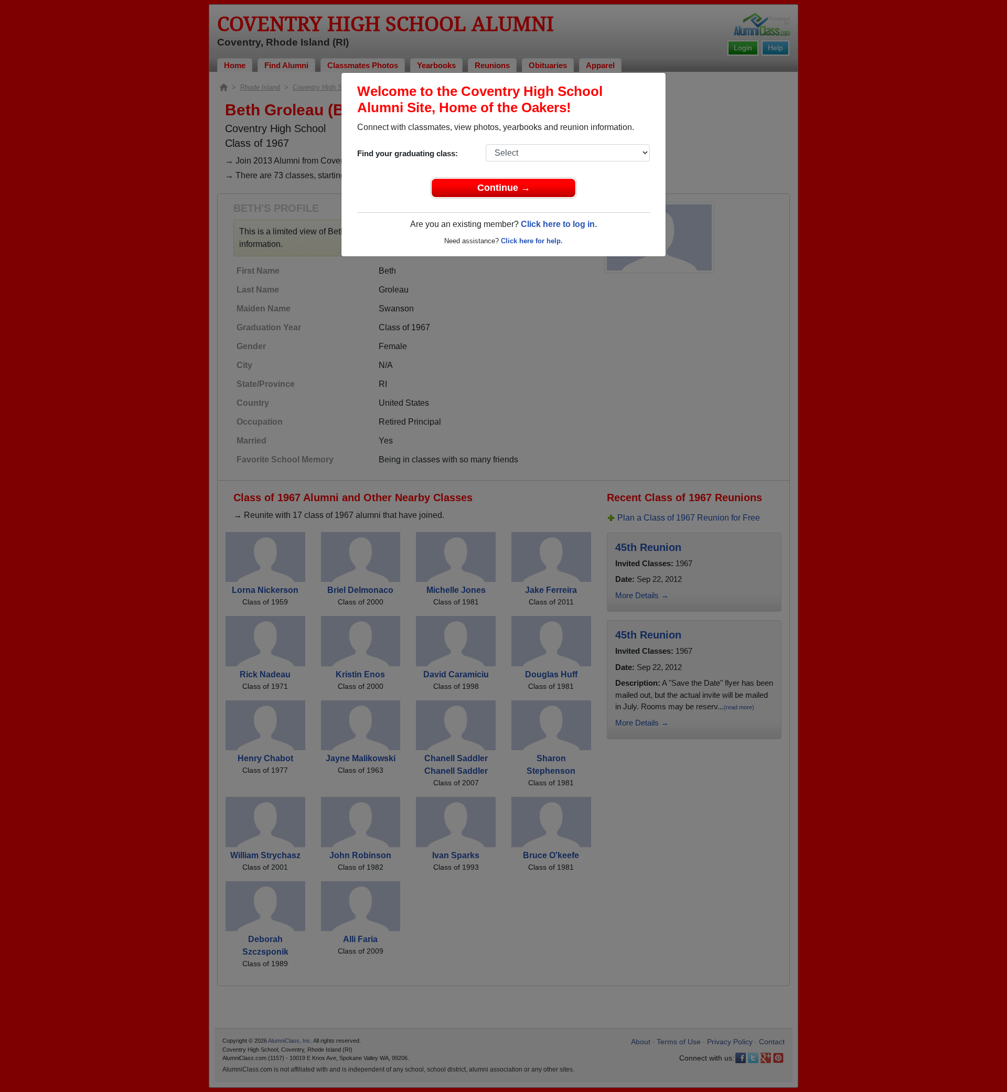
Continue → (503, 187)
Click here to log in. (559, 224)
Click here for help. (532, 241)
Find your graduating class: (407, 153)
